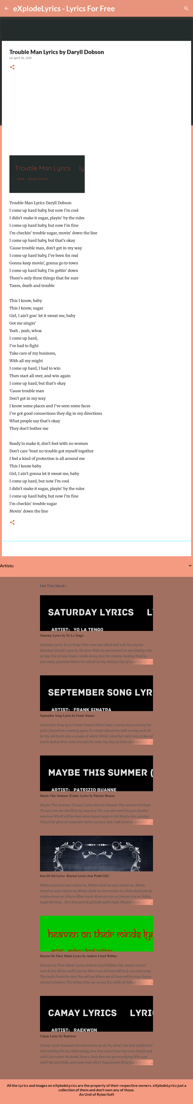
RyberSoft (105, 1094)
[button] (12, 67)
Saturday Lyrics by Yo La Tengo (62, 635)
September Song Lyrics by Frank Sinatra (67, 715)
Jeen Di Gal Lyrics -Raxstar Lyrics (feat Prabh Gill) (74, 875)
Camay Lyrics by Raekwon (58, 1036)
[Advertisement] (96, 111)
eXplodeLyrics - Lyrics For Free (64, 8)
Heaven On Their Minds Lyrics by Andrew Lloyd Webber (78, 956)
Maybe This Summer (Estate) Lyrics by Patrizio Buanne (77, 795)
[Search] (186, 8)
